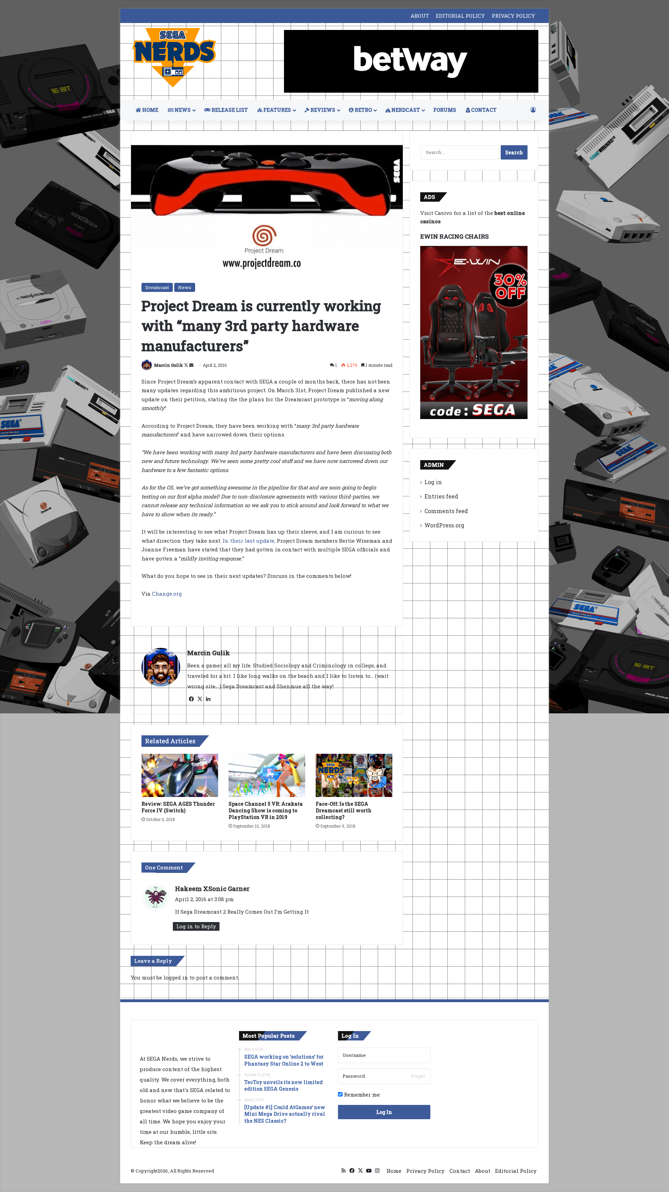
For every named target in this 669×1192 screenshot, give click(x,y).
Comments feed (446, 510)
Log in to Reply (196, 926)
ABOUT (419, 15)
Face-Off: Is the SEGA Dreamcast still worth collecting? (343, 810)
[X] (199, 699)
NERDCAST (405, 110)
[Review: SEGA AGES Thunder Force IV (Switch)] (179, 775)
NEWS (182, 110)
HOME (149, 110)
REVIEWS (322, 110)
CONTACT (483, 110)
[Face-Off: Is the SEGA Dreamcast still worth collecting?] (354, 775)
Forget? (418, 1076)
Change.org (167, 593)
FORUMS (444, 110)
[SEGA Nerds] (174, 58)
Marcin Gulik (168, 365)
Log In (384, 1112)
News (184, 287)
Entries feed (441, 496)
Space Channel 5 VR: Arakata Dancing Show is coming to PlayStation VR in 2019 (266, 810)
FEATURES (276, 110)
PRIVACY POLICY (513, 15)
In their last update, (249, 540)
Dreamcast (157, 287)
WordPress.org (444, 525)
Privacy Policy (425, 1170)
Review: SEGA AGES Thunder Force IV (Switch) (178, 807)
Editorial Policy (516, 1170)
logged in (175, 977)
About (482, 1170)
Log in (433, 482)
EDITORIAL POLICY (460, 15)
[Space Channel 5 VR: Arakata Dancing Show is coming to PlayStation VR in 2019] (267, 775)
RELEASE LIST (229, 110)
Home (393, 1170)
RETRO (363, 110)
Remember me (361, 1094)
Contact (459, 1170)
